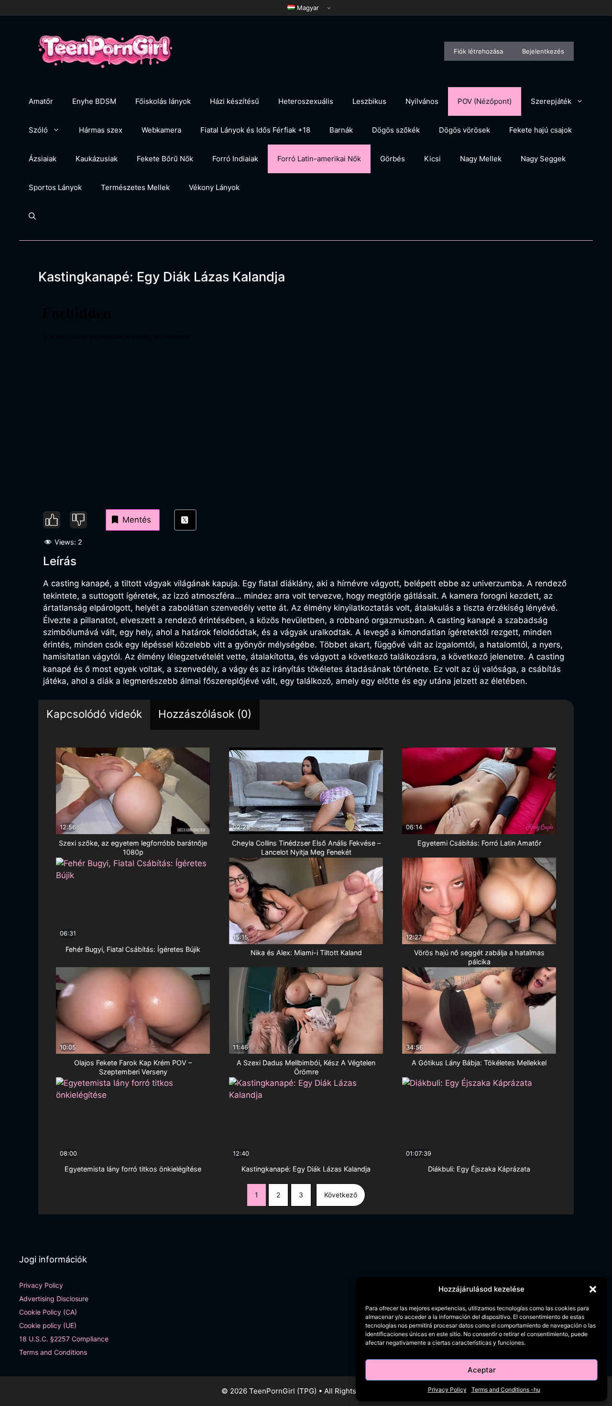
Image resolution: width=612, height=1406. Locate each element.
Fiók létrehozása (478, 51)
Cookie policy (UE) (47, 1325)
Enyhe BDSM (94, 101)
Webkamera (161, 129)
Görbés (392, 158)
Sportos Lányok (55, 187)
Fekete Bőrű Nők (165, 158)
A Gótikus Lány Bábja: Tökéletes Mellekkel (479, 1063)
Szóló (38, 129)
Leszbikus (369, 101)
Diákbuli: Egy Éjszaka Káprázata (479, 1169)
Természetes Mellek (135, 187)
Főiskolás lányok (163, 101)
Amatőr (41, 101)
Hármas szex (100, 129)
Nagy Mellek (481, 158)
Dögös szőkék (396, 129)
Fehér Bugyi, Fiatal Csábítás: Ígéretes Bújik (133, 949)
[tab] (94, 715)
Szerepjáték (551, 101)
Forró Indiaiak (235, 158)
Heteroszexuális (305, 101)
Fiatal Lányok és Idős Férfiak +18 (255, 129)
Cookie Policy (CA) (48, 1312)
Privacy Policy (447, 1389)
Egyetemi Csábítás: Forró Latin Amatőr (479, 843)
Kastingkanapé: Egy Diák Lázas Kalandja (306, 1169)
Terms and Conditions (53, 1352)
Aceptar (482, 1369)
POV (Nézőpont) (485, 101)
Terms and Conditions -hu (505, 1389)
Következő (340, 1195)
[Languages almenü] (329, 8)
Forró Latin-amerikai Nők (319, 158)
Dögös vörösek (464, 129)
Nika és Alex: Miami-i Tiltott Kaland (306, 952)
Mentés (136, 519)
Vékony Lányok (214, 187)
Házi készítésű (234, 101)
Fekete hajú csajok (540, 129)
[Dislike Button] (78, 519)
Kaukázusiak (97, 158)
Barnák (341, 129)
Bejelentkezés (543, 51)
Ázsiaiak (42, 158)
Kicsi (432, 158)
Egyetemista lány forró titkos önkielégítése (133, 1169)
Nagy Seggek (543, 158)
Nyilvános (421, 101)
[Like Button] (51, 519)
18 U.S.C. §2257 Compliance (64, 1339)
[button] (593, 1289)
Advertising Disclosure (53, 1298)
